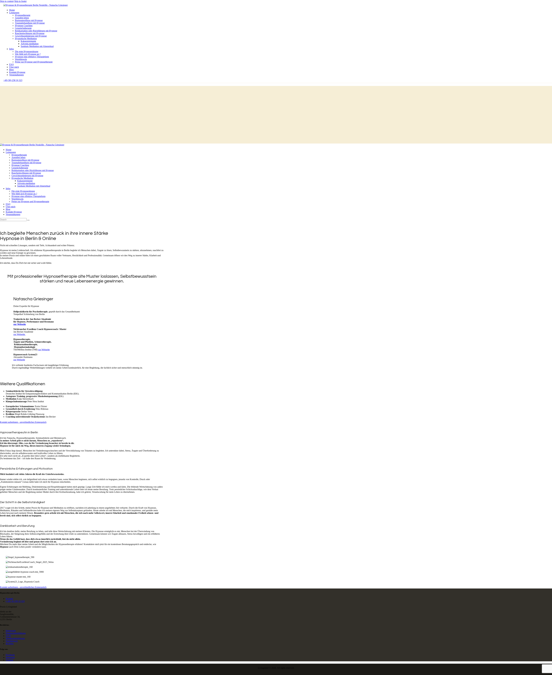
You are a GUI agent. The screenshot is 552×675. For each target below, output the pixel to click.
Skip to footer (20, 1)
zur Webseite (19, 324)
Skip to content (7, 1)
